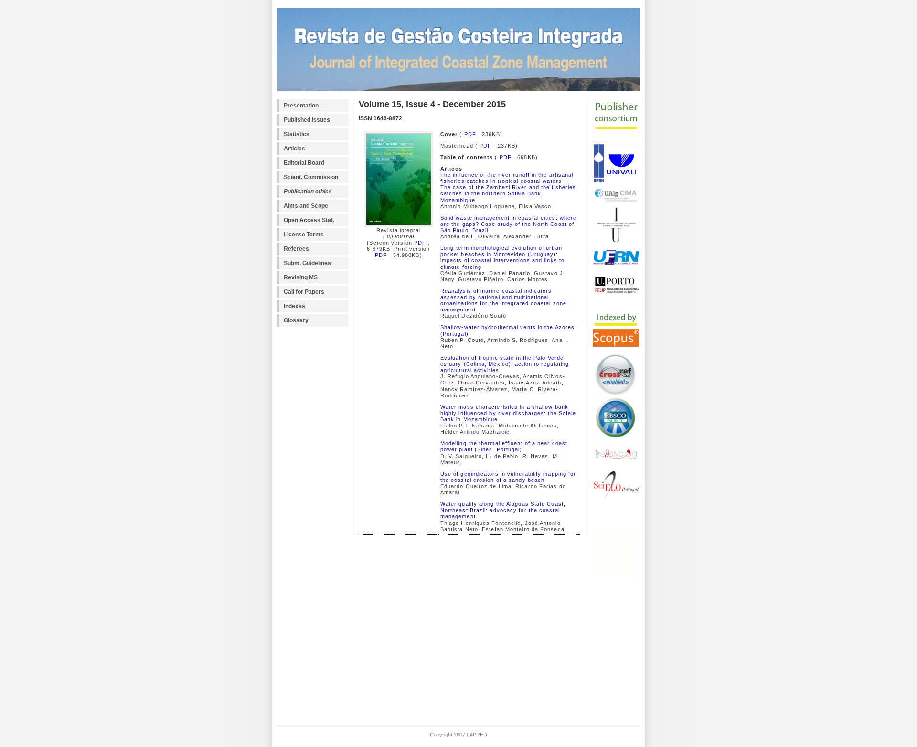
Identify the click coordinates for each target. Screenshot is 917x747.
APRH (476, 734)
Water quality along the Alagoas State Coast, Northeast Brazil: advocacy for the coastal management (502, 510)
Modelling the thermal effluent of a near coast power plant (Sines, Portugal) (503, 446)
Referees (296, 248)
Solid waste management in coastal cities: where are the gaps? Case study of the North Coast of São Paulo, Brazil (508, 224)
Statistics (296, 134)
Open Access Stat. (309, 220)
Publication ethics (308, 191)
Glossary (296, 320)
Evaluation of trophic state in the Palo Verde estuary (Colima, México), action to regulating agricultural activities (504, 364)
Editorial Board (304, 163)
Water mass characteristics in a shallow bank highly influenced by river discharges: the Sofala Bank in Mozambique (508, 413)
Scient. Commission (311, 177)
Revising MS (301, 277)
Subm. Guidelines (307, 263)
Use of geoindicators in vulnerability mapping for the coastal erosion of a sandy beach (508, 477)
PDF (419, 242)
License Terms (304, 234)
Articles (294, 148)
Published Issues (307, 120)
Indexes (294, 306)
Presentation (301, 105)
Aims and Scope (306, 206)
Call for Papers (304, 291)
